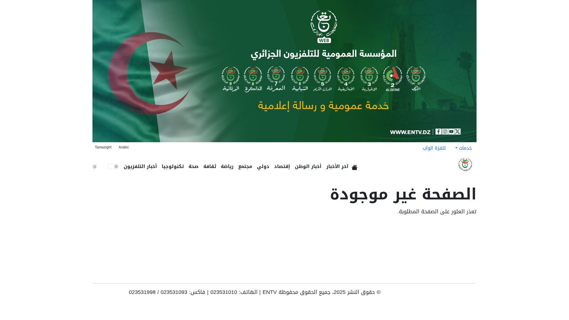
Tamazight (103, 147)
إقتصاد (282, 166)
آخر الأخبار (337, 166)
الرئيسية (355, 165)
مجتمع (245, 166)
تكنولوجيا (173, 166)
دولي (263, 166)
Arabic (124, 147)
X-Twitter (445, 294)
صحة (193, 166)
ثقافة (209, 166)
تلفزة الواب (434, 148)
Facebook (464, 294)
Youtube (472, 294)
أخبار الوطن (308, 166)
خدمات (465, 148)
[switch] (113, 166)
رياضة (227, 166)
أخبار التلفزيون (140, 166)
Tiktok (455, 294)
